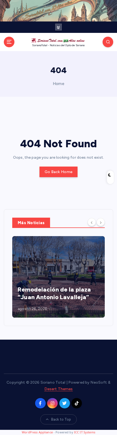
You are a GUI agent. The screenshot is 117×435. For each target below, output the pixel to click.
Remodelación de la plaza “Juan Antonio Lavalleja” (54, 293)
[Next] (101, 222)
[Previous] (92, 222)
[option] (58, 277)
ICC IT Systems (84, 432)
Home (58, 83)
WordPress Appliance (37, 432)
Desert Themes (58, 389)
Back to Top (61, 419)
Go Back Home (58, 172)
